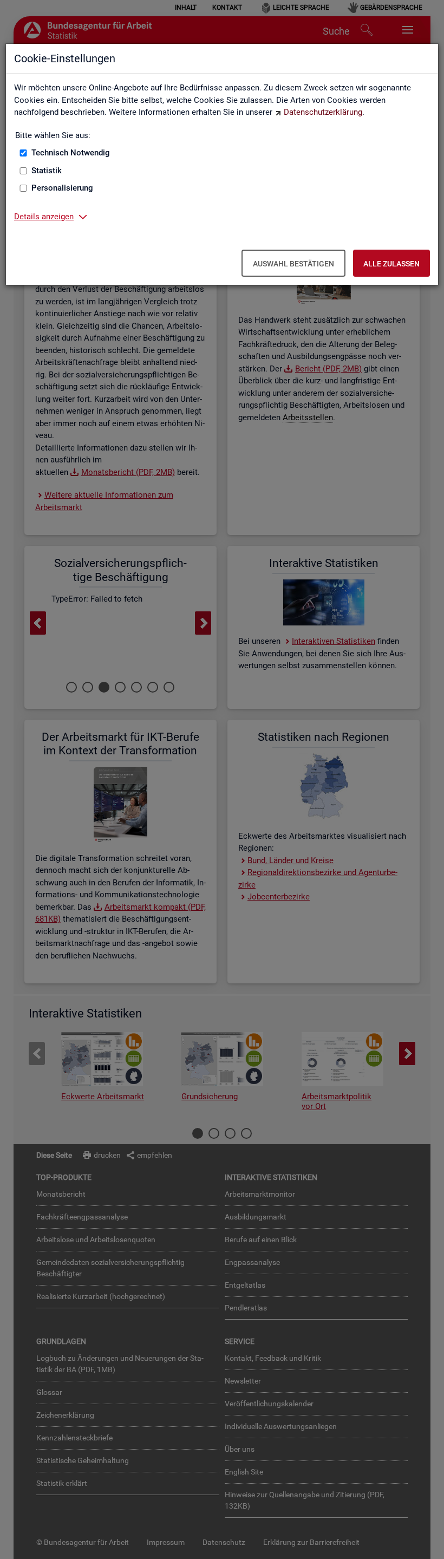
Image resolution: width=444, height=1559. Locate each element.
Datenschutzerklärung (323, 112)
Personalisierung (62, 188)
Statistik (46, 170)
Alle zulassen (391, 263)
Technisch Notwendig (70, 153)
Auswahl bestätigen (293, 263)
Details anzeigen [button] (44, 216)
